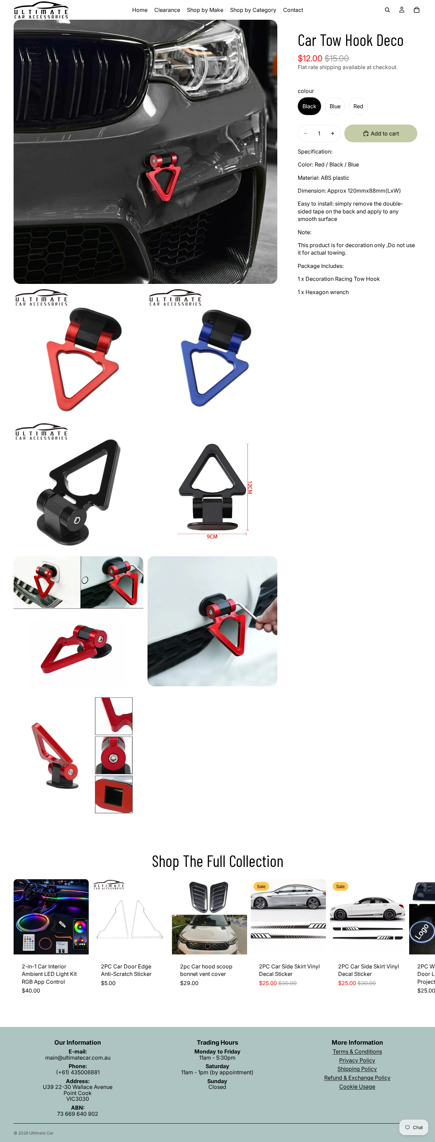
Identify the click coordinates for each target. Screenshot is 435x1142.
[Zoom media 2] (78, 353)
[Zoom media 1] (145, 152)
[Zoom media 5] (212, 487)
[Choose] (157, 944)
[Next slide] (413, 940)
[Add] (78, 944)
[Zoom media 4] (78, 487)
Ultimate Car (41, 1133)
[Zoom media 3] (212, 353)
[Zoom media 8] (78, 755)
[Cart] (416, 9)
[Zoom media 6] (78, 621)
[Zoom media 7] (212, 621)
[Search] (387, 9)
